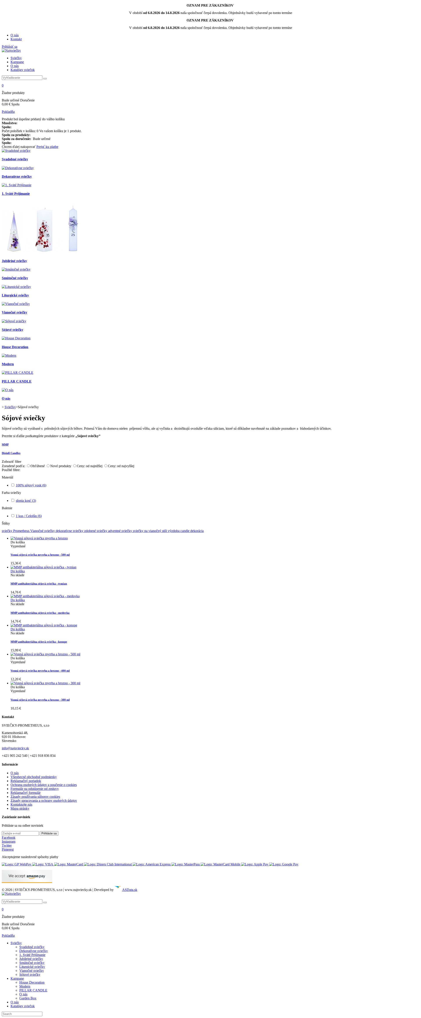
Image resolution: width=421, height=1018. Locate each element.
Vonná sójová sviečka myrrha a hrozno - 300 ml (40, 699)
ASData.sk (129, 890)
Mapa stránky (20, 808)
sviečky (7, 531)
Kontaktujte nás (21, 804)
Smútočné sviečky (15, 278)
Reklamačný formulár (26, 793)
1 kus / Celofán (29, 516)
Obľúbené (38, 466)
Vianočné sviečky (14, 312)
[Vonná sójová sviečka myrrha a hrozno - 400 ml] (45, 654)
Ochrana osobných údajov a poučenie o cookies (44, 785)
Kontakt (16, 39)
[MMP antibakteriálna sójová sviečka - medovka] (45, 596)
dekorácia (197, 531)
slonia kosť (26, 500)
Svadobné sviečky (15, 159)
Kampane (17, 62)
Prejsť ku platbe (47, 147)
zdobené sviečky (96, 531)
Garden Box (27, 998)
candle (185, 531)
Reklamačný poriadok (26, 781)
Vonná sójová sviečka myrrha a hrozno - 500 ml (40, 554)
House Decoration (15, 347)
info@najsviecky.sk (15, 748)
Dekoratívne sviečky (17, 176)
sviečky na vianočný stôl (150, 531)
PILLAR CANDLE (17, 381)
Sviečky (16, 58)
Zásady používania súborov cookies (35, 796)
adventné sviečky (120, 531)
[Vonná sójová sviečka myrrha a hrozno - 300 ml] (45, 683)
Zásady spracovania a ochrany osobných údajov (44, 800)
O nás (15, 35)
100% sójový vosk (31, 485)
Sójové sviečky (12, 330)
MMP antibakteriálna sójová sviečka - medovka (40, 612)
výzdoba (174, 531)
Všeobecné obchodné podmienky (34, 777)
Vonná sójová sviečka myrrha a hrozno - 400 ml (40, 670)
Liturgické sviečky (15, 295)
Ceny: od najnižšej (90, 466)
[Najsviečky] (11, 50)
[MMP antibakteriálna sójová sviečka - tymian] (43, 567)
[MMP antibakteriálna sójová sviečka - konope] (44, 625)
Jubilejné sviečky (14, 261)
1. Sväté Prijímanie (16, 193)
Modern (8, 364)
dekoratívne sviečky (70, 531)
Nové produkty (61, 466)
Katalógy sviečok (23, 70)
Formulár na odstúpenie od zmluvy (35, 789)
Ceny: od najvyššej (121, 466)
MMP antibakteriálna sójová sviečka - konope (39, 641)
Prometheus (21, 531)
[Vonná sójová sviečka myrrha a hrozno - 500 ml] (39, 538)
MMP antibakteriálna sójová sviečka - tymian (39, 583)
